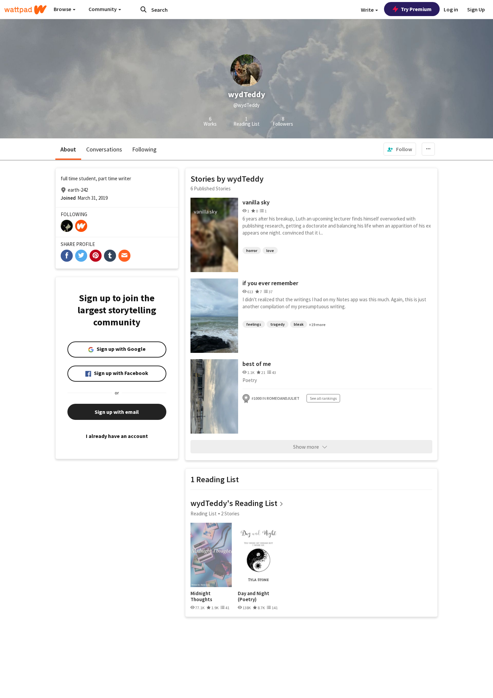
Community (103, 9)
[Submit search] (143, 9)
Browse (63, 9)
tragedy (277, 324)
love (270, 250)
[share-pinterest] (96, 256)
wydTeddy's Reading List (233, 503)
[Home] (25, 10)
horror (251, 250)
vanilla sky (256, 202)
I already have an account (117, 436)
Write (368, 9)
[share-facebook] (67, 256)
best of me (256, 364)
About (68, 149)
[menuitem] (399, 149)
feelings (253, 324)
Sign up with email (117, 411)
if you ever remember (270, 283)
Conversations (104, 149)
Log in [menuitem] (451, 9)
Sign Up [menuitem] (476, 9)
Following (144, 149)
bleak (299, 324)
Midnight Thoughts (201, 596)
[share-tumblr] (110, 256)
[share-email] (124, 256)
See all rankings (323, 398)
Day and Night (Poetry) (253, 596)
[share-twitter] (81, 256)
